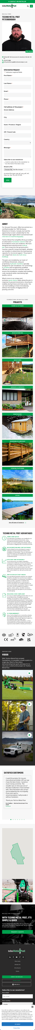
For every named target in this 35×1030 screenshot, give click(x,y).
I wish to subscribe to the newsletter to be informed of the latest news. (17, 162)
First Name (8, 75)
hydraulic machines (16, 264)
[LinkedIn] (9, 957)
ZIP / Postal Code (10, 132)
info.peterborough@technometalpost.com (15, 62)
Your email (6, 993)
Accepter (17, 1024)
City (5, 117)
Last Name (8, 83)
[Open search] (28, 6)
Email (6, 91)
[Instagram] (23, 957)
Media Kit (17, 964)
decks (15, 255)
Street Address (9, 110)
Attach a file (8, 167)
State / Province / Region (12, 125)
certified (6, 267)
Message (7, 148)
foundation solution (18, 242)
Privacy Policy (16, 1028)
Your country (6, 1001)
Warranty (17, 961)
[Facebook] (13, 957)
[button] (32, 1007)
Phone (6, 99)
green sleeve (13, 280)
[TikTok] (19, 957)
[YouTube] (16, 957)
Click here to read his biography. (13, 236)
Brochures (17, 968)
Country (6, 139)
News (17, 971)
